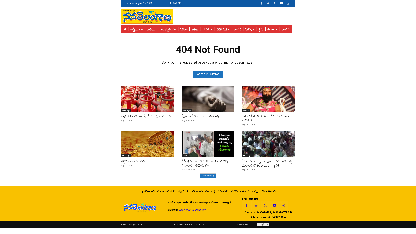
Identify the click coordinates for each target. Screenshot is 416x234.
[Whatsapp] (283, 205)
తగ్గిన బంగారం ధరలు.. (135, 161)
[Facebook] (261, 3)
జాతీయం (246, 110)
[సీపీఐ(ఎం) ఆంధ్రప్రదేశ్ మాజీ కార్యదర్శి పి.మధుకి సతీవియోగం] (208, 144)
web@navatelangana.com (192, 209)
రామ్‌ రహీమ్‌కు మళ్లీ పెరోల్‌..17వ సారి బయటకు (265, 118)
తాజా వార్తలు (126, 110)
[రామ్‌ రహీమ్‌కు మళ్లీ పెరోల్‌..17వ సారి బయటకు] (268, 99)
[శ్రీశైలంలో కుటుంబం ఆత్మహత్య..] (208, 99)
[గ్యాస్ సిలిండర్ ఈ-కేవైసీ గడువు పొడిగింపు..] (147, 99)
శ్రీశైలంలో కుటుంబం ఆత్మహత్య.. (201, 116)
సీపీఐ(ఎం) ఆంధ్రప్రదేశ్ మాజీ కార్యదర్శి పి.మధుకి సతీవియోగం (205, 163)
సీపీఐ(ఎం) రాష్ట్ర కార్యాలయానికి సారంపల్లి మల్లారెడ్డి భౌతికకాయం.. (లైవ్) (267, 163)
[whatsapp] (288, 3)
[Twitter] (275, 3)
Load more (207, 175)
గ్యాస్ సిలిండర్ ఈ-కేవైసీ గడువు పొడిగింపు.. (147, 116)
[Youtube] (281, 3)
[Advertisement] (234, 15)
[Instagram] (268, 3)
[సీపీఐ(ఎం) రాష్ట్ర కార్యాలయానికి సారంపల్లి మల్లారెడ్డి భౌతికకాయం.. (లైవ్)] (268, 144)
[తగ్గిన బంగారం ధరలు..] (147, 144)
